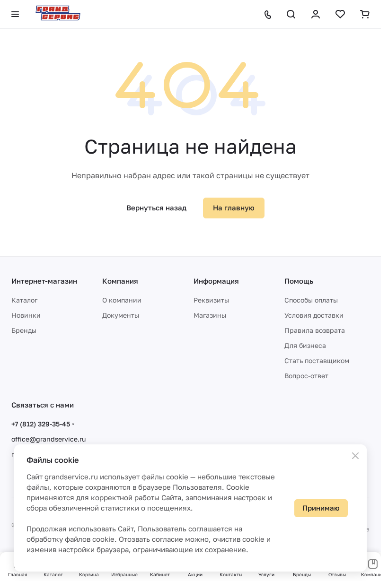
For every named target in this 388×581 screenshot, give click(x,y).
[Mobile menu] (15, 14)
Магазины (210, 315)
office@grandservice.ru (48, 439)
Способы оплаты (311, 300)
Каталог (24, 300)
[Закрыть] (355, 455)
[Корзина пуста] (365, 14)
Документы (120, 315)
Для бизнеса (305, 345)
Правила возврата (314, 330)
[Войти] (315, 14)
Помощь (298, 281)
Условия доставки (314, 315)
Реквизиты (211, 300)
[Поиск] (291, 14)
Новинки (26, 315)
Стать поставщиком (316, 360)
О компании (121, 300)
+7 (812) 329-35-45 (40, 424)
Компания (120, 281)
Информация (216, 281)
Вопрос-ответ (306, 376)
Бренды (23, 330)
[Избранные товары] (340, 14)
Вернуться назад (156, 207)
